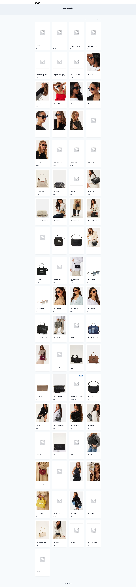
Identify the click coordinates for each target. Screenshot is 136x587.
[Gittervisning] (98, 20)
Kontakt (93, 2)
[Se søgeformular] (100, 2)
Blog (97, 2)
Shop (85, 2)
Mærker (89, 2)
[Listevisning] (100, 20)
